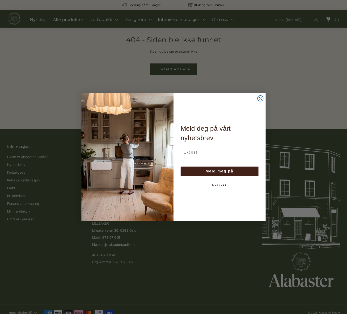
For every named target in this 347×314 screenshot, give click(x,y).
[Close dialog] (260, 98)
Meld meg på (219, 171)
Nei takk (219, 185)
